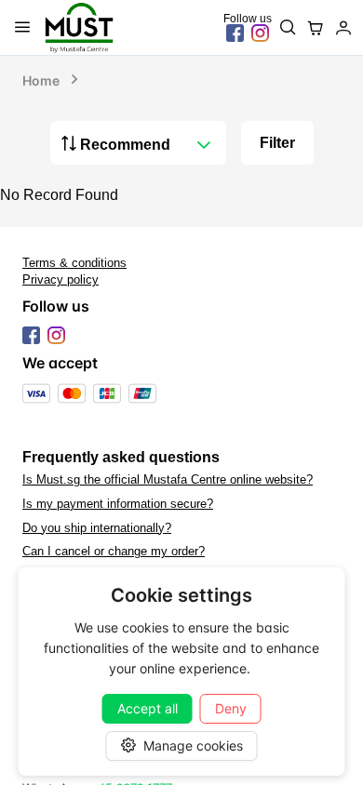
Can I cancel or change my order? (113, 551)
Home (41, 80)
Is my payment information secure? (117, 504)
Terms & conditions (74, 263)
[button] (204, 145)
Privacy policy (60, 279)
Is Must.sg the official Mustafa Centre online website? (167, 479)
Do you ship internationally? (96, 528)
